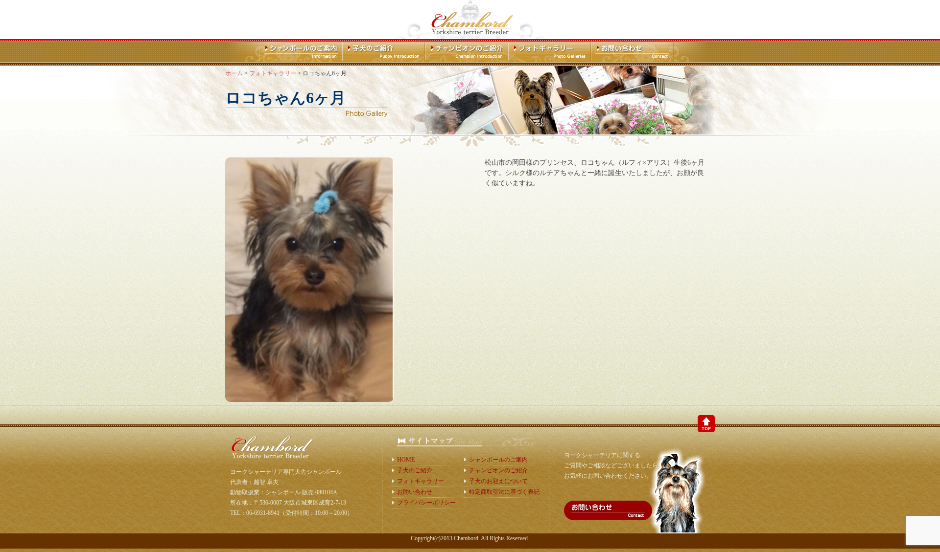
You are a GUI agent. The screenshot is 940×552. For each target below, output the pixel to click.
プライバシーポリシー (426, 502)
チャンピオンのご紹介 (498, 470)
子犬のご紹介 (414, 470)
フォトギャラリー (420, 481)
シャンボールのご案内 (498, 459)
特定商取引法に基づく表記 (502, 491)
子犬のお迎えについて (498, 481)
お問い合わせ (414, 491)
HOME (406, 459)
